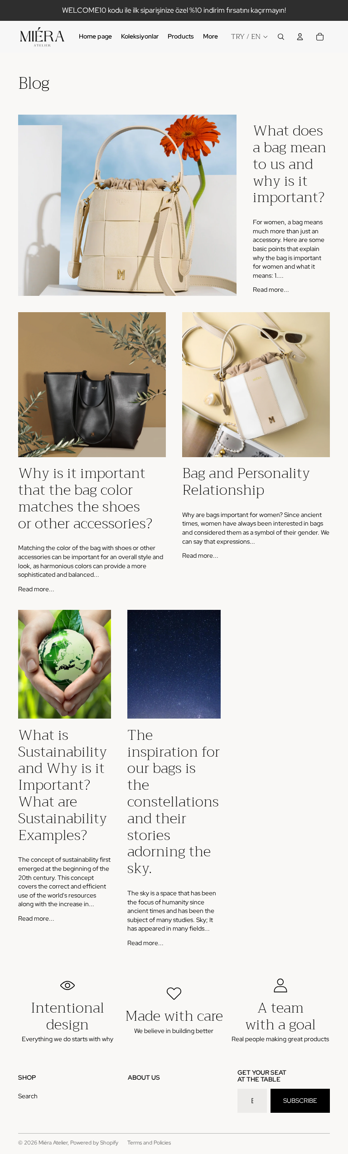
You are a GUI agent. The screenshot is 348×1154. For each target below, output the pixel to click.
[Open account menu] (300, 37)
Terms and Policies (149, 1142)
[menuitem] (210, 36)
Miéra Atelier (53, 1142)
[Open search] (281, 37)
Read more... (271, 289)
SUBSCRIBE (300, 1100)
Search (28, 1096)
